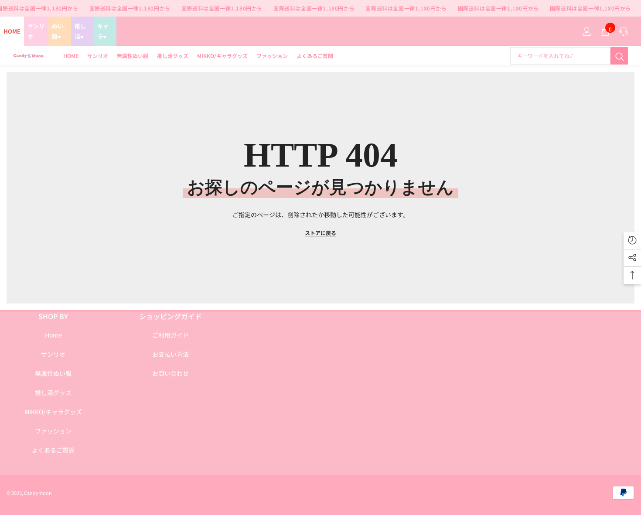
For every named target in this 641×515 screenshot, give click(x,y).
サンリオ (35, 31)
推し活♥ (80, 31)
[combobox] (560, 56)
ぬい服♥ (57, 31)
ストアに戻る (320, 232)
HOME (11, 31)
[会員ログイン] (587, 31)
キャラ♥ (103, 31)
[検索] (569, 56)
